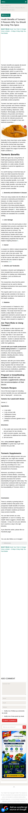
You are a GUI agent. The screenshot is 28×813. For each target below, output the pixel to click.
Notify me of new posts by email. (14, 716)
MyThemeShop (23, 803)
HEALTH (6, 15)
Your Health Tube (5, 792)
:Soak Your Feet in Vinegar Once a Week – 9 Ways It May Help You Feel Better (13, 31)
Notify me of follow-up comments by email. (13, 712)
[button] (14, 808)
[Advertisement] (14, 48)
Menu (3, 2)
